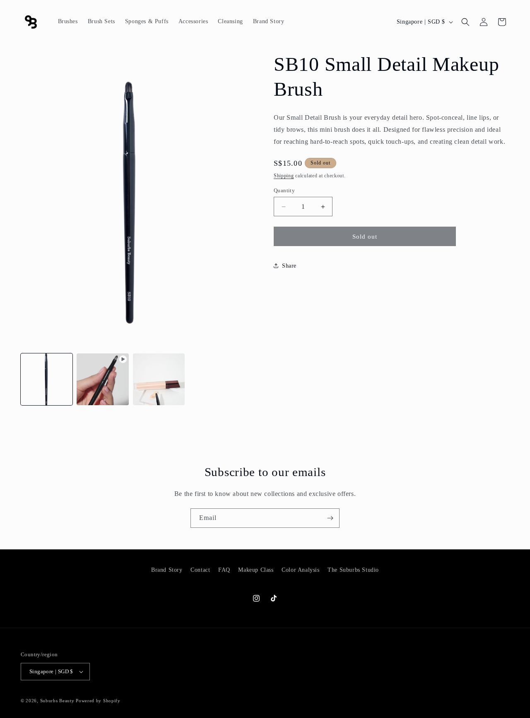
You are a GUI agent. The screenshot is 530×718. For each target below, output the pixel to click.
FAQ (224, 570)
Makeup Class (255, 570)
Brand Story (167, 570)
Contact (200, 570)
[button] (465, 22)
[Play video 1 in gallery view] (102, 379)
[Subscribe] (330, 518)
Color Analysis (300, 570)
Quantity (284, 190)
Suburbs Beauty (57, 700)
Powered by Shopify (98, 700)
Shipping (284, 176)
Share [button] (289, 266)
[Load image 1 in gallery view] (46, 379)
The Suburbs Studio (353, 570)
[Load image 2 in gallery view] (159, 379)
